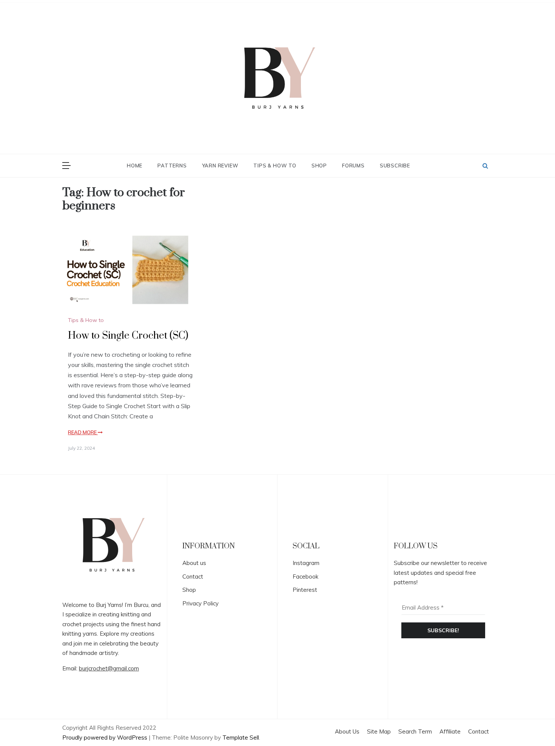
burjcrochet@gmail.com (109, 668)
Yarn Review (220, 166)
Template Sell (240, 737)
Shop (319, 166)
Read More (83, 432)
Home (134, 166)
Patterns (172, 166)
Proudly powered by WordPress (105, 737)
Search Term (415, 731)
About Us (347, 731)
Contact (192, 576)
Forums (353, 166)
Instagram (306, 562)
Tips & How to (274, 166)
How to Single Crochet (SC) (128, 336)
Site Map (379, 731)
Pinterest (305, 589)
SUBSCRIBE (395, 166)
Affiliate (450, 731)
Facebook (305, 576)
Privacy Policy (200, 603)
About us (194, 562)
